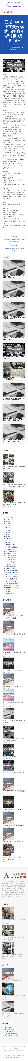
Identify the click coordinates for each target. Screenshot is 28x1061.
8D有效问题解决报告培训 (11, 1035)
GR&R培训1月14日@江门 (10, 756)
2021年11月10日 (7, 638)
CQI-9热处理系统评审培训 (12, 572)
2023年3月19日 (7, 861)
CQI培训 (7, 536)
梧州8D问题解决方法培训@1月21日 (13, 809)
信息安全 (17, 1055)
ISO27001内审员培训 (10, 557)
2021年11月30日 (7, 706)
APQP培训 (8, 523)
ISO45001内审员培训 (10, 559)
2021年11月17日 (7, 795)
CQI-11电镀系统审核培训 (11, 574)
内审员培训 (8, 591)
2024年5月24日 (6, 941)
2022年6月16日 (7, 656)
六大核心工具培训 (10, 519)
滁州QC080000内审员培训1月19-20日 (13, 825)
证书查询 (6, 1055)
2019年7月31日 (6, 999)
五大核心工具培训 (10, 517)
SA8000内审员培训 (10, 566)
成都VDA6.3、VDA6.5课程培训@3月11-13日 (13, 980)
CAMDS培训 (8, 540)
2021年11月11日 (7, 759)
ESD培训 (7, 589)
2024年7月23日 (7, 470)
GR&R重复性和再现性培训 (12, 587)
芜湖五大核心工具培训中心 (15, 47)
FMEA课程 (11, 49)
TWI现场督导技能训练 (11, 570)
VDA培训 (7, 532)
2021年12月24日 (7, 672)
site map (10, 1057)
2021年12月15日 (6, 982)
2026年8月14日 (7, 724)
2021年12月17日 (7, 843)
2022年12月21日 (7, 620)
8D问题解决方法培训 (10, 545)
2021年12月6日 (7, 827)
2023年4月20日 (7, 743)
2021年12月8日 (14, 45)
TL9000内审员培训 (10, 568)
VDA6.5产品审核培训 (10, 581)
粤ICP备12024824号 (9, 1050)
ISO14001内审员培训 (10, 555)
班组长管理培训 (9, 594)
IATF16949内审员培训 (11, 562)
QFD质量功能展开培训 (11, 547)
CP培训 (7, 534)
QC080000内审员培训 (11, 564)
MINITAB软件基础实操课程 (12, 583)
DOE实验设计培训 (10, 542)
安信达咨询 (12, 1055)
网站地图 (16, 1057)
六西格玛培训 (8, 1027)
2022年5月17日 (7, 777)
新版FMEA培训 (19, 49)
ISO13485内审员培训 (10, 551)
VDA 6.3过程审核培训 (11, 579)
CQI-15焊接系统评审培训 (12, 577)
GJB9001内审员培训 (10, 553)
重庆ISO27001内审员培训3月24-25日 (13, 841)
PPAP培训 (8, 528)
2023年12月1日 (7, 507)
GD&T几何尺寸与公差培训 (12, 585)
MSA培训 (7, 530)
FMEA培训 (8, 525)
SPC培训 (7, 521)
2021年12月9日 (7, 811)
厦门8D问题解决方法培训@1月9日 (12, 670)
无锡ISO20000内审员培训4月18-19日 (13, 686)
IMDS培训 (8, 538)
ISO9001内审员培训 (10, 549)
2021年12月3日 (7, 688)
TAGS (20, 1057)
